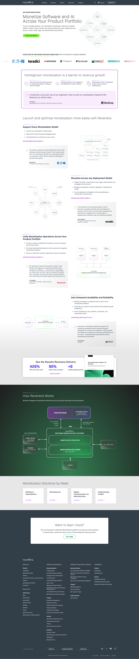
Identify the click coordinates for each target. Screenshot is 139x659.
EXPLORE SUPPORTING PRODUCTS (32, 257)
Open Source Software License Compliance (78, 577)
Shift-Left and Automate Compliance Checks (79, 573)
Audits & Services (74, 595)
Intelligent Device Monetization (55, 575)
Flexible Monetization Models (54, 580)
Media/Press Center (28, 573)
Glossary (25, 605)
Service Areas (73, 598)
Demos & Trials (27, 602)
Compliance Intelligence (53, 610)
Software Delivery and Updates (55, 605)
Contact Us (111, 2)
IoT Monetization (51, 578)
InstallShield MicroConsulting (101, 582)
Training (49, 623)
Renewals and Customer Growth (55, 612)
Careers (25, 580)
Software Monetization (54, 564)
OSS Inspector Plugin (75, 592)
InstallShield (97, 570)
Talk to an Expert (31, 35)
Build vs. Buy (50, 583)
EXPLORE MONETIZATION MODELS (32, 141)
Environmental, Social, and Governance (33, 578)
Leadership (26, 570)
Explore (28, 500)
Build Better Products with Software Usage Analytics (56, 588)
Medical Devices (51, 640)
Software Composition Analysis (80, 564)
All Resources (26, 593)
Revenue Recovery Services (54, 626)
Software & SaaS (51, 632)
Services (49, 616)
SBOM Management (75, 587)
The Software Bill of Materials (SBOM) (80, 570)
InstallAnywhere (98, 573)
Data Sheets (26, 600)
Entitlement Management (53, 600)
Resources (26, 589)
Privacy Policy (96, 655)
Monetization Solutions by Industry (56, 594)
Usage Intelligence (51, 607)
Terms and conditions (105, 655)
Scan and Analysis (75, 589)
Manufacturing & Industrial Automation (57, 635)
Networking (50, 637)
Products (49, 598)
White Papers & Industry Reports (31, 615)
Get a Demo (69, 537)
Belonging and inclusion (29, 583)
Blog (24, 595)
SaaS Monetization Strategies (54, 573)
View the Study (55, 373)
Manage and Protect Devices (54, 585)
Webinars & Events (27, 612)
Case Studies (26, 598)
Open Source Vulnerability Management (80, 580)
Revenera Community (67, 649)
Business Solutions (51, 568)
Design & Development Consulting (103, 584)
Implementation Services (53, 621)
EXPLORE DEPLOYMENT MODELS (80, 198)
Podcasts (25, 607)
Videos (24, 610)
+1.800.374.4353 (28, 649)
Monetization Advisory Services (55, 619)
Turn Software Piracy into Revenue (55, 591)
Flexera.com (83, 649)
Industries (49, 630)
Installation (98, 564)
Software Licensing (52, 602)
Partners (25, 575)
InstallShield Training (99, 579)
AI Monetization (51, 570)
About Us (26, 564)
